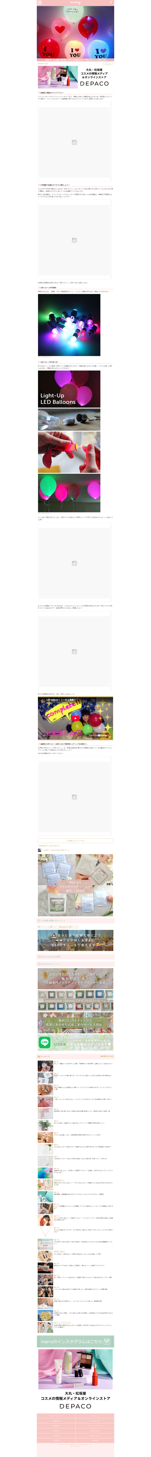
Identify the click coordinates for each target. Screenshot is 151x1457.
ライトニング (44, 927)
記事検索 (56, 1421)
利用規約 (56, 1426)
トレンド (74, 927)
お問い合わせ (95, 1431)
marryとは (95, 1416)
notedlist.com (46, 513)
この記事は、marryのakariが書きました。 (56, 850)
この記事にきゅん (75, 841)
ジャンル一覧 (95, 1421)
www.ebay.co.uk (46, 357)
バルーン (55, 927)
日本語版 (56, 1436)
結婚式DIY (65, 927)
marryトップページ (56, 1416)
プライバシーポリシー (95, 1426)
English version (95, 1436)
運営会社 (56, 1431)
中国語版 (56, 1440)
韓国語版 (95, 1440)
